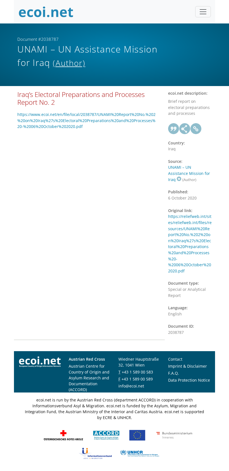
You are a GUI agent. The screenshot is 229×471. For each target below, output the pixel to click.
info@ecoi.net (131, 386)
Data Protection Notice (189, 380)
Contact (175, 359)
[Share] (184, 128)
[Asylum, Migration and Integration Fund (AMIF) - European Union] (137, 434)
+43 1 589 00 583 (137, 372)
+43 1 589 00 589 (137, 379)
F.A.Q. (173, 373)
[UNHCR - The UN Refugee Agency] (139, 453)
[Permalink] (196, 128)
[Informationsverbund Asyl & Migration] (95, 453)
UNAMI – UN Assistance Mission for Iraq (189, 173)
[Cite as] (173, 128)
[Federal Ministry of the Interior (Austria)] (174, 434)
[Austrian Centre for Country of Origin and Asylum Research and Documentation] (106, 434)
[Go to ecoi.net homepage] (46, 11)
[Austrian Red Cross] (63, 434)
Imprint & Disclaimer (187, 366)
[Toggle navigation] (203, 11)
